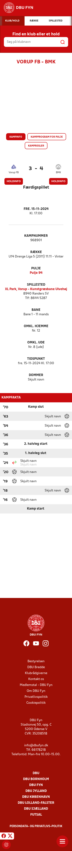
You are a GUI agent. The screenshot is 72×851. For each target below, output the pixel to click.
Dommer (36, 375)
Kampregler (36, 146)
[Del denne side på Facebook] (3, 837)
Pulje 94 (36, 273)
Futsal (36, 814)
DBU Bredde (36, 667)
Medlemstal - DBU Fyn (36, 685)
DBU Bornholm (36, 779)
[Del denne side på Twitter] (10, 837)
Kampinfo (15, 137)
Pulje (36, 268)
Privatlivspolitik (36, 697)
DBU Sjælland (36, 808)
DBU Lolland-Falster (36, 803)
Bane (36, 310)
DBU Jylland (36, 791)
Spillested (36, 284)
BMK (58, 172)
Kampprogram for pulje (47, 137)
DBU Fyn (36, 785)
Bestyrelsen (36, 661)
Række (36, 252)
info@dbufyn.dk (36, 745)
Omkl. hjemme (36, 326)
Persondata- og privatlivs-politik (36, 826)
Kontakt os (36, 679)
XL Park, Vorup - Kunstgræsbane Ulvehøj (36, 289)
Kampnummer (36, 235)
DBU (36, 773)
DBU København (36, 797)
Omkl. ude (36, 342)
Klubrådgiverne (36, 673)
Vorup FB (14, 172)
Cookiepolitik (36, 702)
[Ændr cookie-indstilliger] (6, 844)
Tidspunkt (36, 358)
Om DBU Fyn (36, 691)
